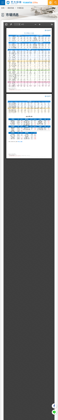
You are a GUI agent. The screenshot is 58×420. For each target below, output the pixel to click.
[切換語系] (50, 2)
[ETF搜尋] (55, 2)
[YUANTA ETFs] (30, 2)
